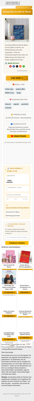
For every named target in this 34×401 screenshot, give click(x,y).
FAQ (29, 393)
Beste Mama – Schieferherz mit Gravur (25, 287)
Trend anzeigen (9, 181)
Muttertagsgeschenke (13, 215)
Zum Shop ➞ (17, 78)
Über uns (24, 393)
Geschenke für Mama (12, 212)
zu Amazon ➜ (9, 292)
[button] (10, 66)
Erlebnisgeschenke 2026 (24, 7)
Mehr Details (12, 63)
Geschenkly (6, 344)
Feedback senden (17, 243)
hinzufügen (20, 136)
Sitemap (17, 396)
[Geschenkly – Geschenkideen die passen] (12, 3)
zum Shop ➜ (25, 292)
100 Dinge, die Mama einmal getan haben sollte (9, 287)
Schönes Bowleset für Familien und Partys (25, 312)
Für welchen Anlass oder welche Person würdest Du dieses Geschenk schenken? (16, 231)
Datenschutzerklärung (15, 393)
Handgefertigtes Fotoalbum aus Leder (9, 334)
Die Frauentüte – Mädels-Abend (25, 333)
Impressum (6, 393)
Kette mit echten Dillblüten (9, 312)
